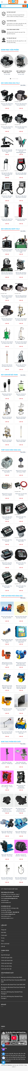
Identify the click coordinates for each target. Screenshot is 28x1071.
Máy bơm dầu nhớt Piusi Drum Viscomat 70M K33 (7, 273)
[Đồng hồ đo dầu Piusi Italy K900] (21, 578)
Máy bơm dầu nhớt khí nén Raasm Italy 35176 (7, 365)
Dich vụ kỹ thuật (5, 943)
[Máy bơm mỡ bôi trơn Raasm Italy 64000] (7, 432)
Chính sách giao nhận (6, 957)
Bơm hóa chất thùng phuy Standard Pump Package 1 (7, 879)
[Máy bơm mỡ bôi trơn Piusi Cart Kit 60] (21, 386)
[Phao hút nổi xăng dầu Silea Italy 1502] (21, 700)
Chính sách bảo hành (6, 963)
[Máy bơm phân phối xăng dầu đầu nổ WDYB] (7, 608)
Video (2, 940)
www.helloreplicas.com (20, 1068)
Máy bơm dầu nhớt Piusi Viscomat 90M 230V (7, 319)
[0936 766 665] (3, 1045)
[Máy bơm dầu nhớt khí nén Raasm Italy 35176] (7, 356)
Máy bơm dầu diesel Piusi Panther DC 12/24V (7, 104)
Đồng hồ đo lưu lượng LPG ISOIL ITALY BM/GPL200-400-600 (21, 664)
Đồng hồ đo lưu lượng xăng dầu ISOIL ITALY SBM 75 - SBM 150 (7, 687)
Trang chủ (3, 929)
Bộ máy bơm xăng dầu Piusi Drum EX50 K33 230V (7, 151)
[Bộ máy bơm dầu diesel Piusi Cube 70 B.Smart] (21, 188)
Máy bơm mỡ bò (8, 1057)
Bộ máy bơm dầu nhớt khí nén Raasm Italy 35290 (21, 342)
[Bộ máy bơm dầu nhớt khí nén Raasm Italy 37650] (7, 333)
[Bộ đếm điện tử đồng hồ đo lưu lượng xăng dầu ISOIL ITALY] (21, 631)
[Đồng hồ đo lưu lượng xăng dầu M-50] (7, 700)
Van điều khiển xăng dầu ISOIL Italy (21, 732)
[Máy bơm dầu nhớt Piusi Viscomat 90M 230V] (7, 310)
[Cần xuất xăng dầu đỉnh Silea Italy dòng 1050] (7, 723)
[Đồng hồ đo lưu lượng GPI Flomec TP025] (21, 462)
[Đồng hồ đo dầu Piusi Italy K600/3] (7, 578)
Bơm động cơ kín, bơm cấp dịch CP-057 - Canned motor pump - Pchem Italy (7, 810)
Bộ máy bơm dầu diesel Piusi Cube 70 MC (7, 196)
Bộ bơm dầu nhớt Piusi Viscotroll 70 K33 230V (21, 273)
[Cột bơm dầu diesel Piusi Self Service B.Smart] (7, 211)
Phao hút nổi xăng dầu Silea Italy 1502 (21, 709)
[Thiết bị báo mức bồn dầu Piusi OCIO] (21, 485)
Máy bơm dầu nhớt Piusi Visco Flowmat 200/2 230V (7, 297)
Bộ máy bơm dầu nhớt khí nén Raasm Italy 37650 (7, 342)
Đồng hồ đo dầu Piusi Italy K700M (21, 540)
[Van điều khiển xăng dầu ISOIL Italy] (21, 723)
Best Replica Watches (9, 1068)
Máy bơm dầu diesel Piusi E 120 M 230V (21, 127)
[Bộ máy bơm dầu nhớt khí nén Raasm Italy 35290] (21, 333)
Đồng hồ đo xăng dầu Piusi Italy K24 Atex (7, 563)
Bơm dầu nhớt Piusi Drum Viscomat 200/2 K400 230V (21, 251)
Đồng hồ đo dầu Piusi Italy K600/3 (7, 586)
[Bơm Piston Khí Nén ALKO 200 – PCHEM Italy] (21, 754)
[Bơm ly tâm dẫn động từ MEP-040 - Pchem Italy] (7, 823)
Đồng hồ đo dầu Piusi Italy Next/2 (21, 563)
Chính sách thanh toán (7, 960)
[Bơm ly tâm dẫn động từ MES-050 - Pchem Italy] (7, 846)
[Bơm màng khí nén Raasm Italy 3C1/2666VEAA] (21, 777)
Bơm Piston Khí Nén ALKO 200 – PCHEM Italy (21, 763)
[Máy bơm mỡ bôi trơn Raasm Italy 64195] (21, 409)
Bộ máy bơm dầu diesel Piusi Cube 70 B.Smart (21, 196)
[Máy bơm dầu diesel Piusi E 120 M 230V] (21, 118)
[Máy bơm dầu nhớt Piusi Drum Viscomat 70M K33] (7, 264)
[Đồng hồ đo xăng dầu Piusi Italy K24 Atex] (7, 554)
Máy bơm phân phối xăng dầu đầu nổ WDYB (7, 617)
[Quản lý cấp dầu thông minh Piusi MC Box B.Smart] (7, 508)
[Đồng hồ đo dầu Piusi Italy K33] (21, 508)
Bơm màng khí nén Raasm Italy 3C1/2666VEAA (21, 787)
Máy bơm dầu (17, 1053)
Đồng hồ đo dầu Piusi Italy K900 (21, 586)
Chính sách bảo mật (6, 968)
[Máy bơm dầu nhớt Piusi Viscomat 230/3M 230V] (21, 287)
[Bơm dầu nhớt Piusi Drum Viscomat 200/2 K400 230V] (21, 241)
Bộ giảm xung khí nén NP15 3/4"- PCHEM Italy (21, 855)
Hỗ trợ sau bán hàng (6, 966)
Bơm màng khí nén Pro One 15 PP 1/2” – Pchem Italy (7, 787)
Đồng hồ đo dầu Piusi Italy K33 (21, 517)
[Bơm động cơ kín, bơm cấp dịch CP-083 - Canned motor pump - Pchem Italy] (21, 800)
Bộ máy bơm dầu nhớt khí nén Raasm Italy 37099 (21, 319)
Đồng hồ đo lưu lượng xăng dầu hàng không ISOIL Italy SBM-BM (21, 687)
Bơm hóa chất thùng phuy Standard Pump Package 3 (21, 879)
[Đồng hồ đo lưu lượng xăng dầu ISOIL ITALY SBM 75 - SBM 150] (7, 677)
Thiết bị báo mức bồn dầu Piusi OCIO (21, 494)
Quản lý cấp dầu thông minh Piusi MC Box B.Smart (7, 518)
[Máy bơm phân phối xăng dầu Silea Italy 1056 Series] (7, 631)
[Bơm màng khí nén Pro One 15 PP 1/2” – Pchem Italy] (7, 777)
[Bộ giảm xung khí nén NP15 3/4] (21, 846)
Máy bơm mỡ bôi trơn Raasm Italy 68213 (7, 418)
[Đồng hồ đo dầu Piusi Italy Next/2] (21, 554)
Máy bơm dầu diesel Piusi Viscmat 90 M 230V (21, 104)
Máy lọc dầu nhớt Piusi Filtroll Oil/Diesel (21, 365)
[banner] (13, 2)
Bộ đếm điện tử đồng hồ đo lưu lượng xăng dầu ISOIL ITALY (21, 641)
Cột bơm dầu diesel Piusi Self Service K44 (21, 220)
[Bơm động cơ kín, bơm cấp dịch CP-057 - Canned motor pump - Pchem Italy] (7, 800)
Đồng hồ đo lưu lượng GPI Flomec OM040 (7, 494)
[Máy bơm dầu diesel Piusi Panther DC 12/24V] (7, 95)
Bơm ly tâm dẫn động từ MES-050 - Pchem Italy (7, 855)
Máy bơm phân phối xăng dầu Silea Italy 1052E (21, 617)
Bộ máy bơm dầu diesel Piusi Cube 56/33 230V (21, 173)
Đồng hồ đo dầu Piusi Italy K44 (7, 540)
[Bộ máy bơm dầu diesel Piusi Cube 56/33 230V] (21, 164)
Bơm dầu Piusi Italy (20, 1059)
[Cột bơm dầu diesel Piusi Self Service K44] (21, 211)
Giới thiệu (3, 932)
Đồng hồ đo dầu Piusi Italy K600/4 (7, 471)
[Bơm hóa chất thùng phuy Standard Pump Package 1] (7, 869)
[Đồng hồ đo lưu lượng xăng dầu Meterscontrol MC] (7, 654)
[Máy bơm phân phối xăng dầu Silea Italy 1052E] (21, 608)
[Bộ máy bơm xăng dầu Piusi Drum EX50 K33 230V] (7, 141)
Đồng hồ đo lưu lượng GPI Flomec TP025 (21, 471)
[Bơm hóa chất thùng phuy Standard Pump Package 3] (21, 869)
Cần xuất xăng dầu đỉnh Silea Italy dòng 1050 (7, 732)
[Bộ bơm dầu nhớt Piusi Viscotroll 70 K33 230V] (21, 264)
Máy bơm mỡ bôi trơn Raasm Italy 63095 (21, 441)
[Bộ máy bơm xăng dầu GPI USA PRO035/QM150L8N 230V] (21, 141)
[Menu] (2, 2)
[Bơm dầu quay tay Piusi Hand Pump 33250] (7, 241)
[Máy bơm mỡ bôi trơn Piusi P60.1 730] (7, 386)
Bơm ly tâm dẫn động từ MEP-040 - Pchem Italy (7, 832)
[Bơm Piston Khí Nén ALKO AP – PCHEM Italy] (7, 754)
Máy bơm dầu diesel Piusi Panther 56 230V (7, 127)
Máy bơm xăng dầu (8, 1053)
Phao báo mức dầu (10, 1059)
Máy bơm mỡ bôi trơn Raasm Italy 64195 (21, 418)
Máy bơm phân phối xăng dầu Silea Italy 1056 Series (7, 641)
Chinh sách (4, 935)
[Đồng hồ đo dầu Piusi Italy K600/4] (7, 462)
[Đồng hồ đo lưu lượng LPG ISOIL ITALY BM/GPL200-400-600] (21, 654)
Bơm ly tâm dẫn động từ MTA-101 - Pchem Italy (21, 832)
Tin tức (3, 938)
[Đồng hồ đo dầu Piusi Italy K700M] (21, 531)
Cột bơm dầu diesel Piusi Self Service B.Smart (7, 220)
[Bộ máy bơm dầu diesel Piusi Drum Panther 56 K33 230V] (7, 164)
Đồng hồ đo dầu (16, 1057)
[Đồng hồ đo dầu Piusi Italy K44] (7, 531)
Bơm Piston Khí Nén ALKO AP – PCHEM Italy (7, 763)
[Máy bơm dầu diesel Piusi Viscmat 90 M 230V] (21, 95)
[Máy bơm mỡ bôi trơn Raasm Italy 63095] (21, 432)
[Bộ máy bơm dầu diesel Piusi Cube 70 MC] (7, 188)
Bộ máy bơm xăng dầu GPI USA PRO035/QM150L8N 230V (21, 151)
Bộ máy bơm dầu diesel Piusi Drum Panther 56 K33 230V (7, 174)
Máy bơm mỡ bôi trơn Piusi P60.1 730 (7, 395)
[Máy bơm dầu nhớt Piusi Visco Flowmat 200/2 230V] (7, 287)
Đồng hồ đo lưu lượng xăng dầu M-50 (7, 709)
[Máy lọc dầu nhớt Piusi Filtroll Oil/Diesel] (21, 356)
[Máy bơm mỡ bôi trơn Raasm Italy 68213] (7, 409)
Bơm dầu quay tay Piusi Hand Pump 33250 (7, 250)
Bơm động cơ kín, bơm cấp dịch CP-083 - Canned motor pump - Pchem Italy (21, 810)
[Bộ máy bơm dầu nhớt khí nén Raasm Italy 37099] (21, 310)
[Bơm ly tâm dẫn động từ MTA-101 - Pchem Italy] (21, 823)
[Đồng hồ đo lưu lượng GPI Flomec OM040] (7, 485)
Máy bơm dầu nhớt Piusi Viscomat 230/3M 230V (21, 296)
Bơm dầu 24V (7, 1055)
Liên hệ (3, 946)
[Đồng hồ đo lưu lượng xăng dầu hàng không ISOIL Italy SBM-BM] (21, 677)
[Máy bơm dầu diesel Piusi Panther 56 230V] (7, 118)
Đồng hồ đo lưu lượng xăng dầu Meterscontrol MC (7, 664)
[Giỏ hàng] (25, 2)
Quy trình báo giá (5, 955)
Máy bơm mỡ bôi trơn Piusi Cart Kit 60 (21, 395)
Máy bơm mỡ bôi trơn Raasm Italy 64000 (7, 441)
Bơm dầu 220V (14, 1055)
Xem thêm (23, 85)
